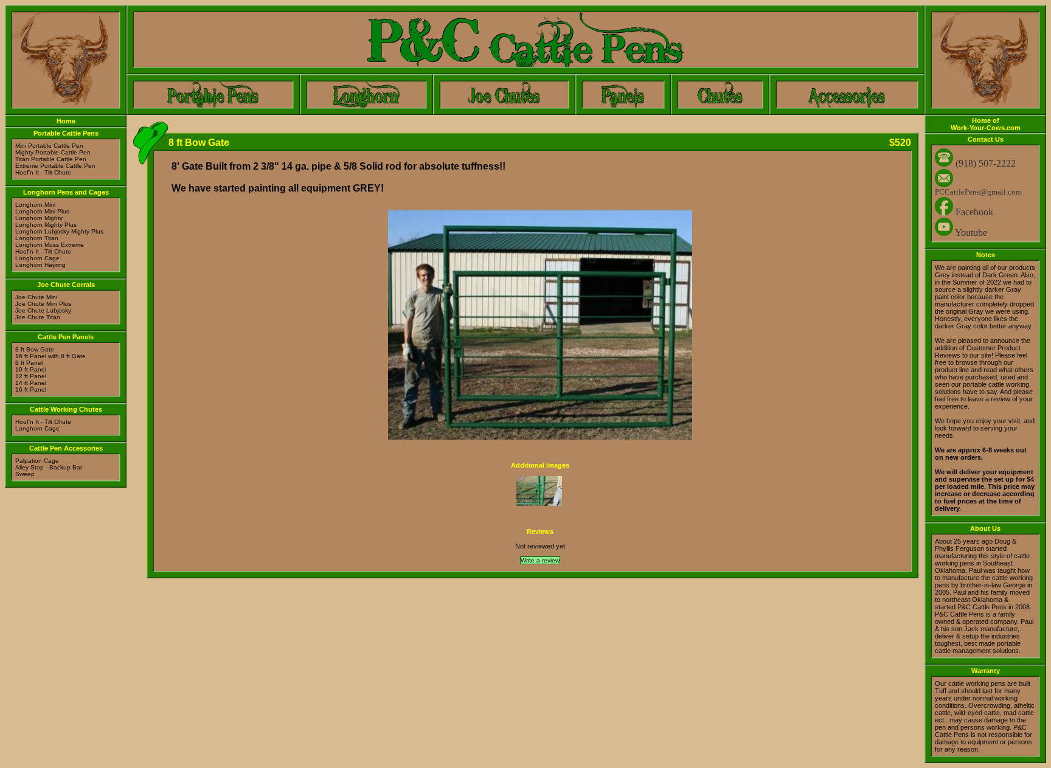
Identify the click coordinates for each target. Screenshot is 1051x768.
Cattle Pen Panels (66, 337)
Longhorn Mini (35, 204)
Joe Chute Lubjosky (43, 310)
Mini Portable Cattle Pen (49, 145)
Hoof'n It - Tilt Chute (43, 172)
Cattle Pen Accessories (66, 448)
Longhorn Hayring (40, 264)
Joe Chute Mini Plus (43, 303)
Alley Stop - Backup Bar (48, 467)
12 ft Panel (30, 376)
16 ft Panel (30, 389)
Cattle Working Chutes (66, 409)
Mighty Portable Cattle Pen (53, 152)
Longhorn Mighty (39, 218)
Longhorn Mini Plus (42, 211)
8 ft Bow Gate (34, 349)
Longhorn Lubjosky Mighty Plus (59, 231)
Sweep (25, 474)
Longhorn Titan (36, 238)
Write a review (540, 560)
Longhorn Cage (37, 258)
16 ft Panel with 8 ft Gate (50, 356)
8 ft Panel (29, 362)
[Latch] (539, 503)
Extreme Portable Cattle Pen (55, 165)
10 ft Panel (30, 369)
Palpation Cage (37, 460)
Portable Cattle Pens (66, 133)
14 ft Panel (30, 382)
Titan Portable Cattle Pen (50, 159)
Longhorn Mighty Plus (46, 224)
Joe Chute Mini (36, 297)
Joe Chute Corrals (66, 284)
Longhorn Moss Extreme (49, 244)
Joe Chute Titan (37, 317)
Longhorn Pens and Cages (66, 192)
